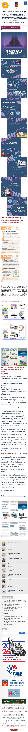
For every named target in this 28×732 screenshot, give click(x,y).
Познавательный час (13, 585)
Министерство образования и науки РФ (13, 616)
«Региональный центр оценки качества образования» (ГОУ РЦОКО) (13, 608)
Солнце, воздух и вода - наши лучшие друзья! (15, 559)
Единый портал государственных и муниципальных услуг (12, 605)
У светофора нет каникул (14, 574)
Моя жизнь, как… (12, 569)
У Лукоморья (11, 579)
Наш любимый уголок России (15, 590)
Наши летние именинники (14, 542)
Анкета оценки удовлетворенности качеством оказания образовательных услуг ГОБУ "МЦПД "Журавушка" (15, 601)
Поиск (22, 632)
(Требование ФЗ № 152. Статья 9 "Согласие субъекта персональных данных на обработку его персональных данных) (14, 725)
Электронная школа (8, 610)
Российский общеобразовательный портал (14, 614)
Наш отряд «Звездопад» (14, 553)
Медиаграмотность (8, 490)
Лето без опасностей (13, 548)
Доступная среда (8, 624)
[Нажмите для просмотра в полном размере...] (11, 240)
